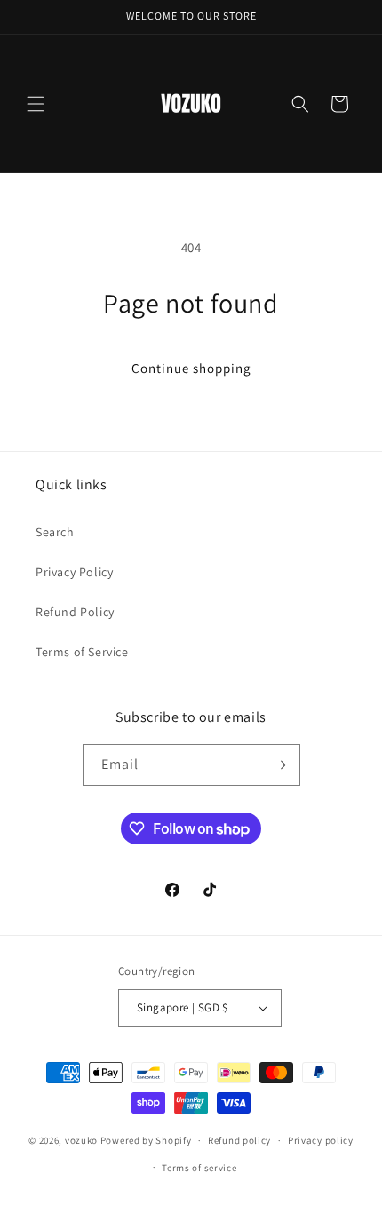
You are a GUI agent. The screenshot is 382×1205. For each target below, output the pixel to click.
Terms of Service (82, 652)
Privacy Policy (74, 572)
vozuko (81, 1140)
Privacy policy (321, 1140)
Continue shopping (191, 368)
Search (55, 532)
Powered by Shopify (146, 1140)
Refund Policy (75, 612)
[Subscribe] (279, 765)
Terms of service (199, 1167)
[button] (35, 103)
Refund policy (239, 1140)
